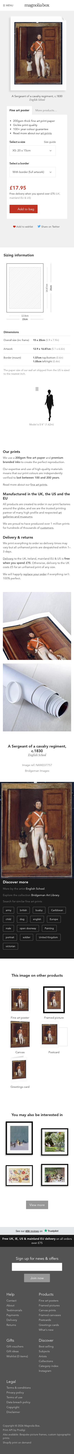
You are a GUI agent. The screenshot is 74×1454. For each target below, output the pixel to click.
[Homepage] (37, 6)
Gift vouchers (14, 1346)
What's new (46, 1330)
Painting (49, 928)
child (8, 919)
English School (37, 99)
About (10, 1305)
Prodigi (21, 1430)
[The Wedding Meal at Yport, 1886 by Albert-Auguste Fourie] (54, 1175)
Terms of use (14, 1397)
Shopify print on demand (17, 1442)
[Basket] (68, 5)
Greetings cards (49, 1325)
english (37, 919)
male (8, 928)
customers (46, 528)
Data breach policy (18, 1402)
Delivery (8, 558)
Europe (54, 919)
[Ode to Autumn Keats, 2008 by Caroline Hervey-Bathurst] (19, 1175)
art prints (46, 133)
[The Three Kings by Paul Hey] (19, 1138)
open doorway (28, 928)
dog (22, 919)
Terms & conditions (18, 1387)
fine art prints (38, 484)
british (23, 910)
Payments (12, 1315)
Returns (11, 1325)
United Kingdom (48, 937)
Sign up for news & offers (37, 1258)
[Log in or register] (62, 5)
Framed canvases (50, 1315)
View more (37, 1205)
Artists (43, 1356)
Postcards (45, 1320)
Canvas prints (47, 1310)
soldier (26, 937)
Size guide (50, 142)
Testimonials (14, 1310)
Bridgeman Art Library (45, 895)
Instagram (45, 1371)
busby (39, 910)
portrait (10, 937)
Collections (46, 1361)
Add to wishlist (24, 226)
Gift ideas (12, 1351)
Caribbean (57, 910)
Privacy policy (15, 1392)
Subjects (44, 1351)
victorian (10, 946)
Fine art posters (48, 1300)
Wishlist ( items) (17, 1356)
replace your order (35, 574)
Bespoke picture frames (33, 1434)
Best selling (46, 1346)
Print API (8, 1430)
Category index (48, 1366)
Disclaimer (13, 1412)
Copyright (12, 1407)
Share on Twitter (50, 226)
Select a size (33, 142)
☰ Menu (8, 5)
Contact (11, 1300)
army (8, 910)
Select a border (19, 163)
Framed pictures (49, 1305)
